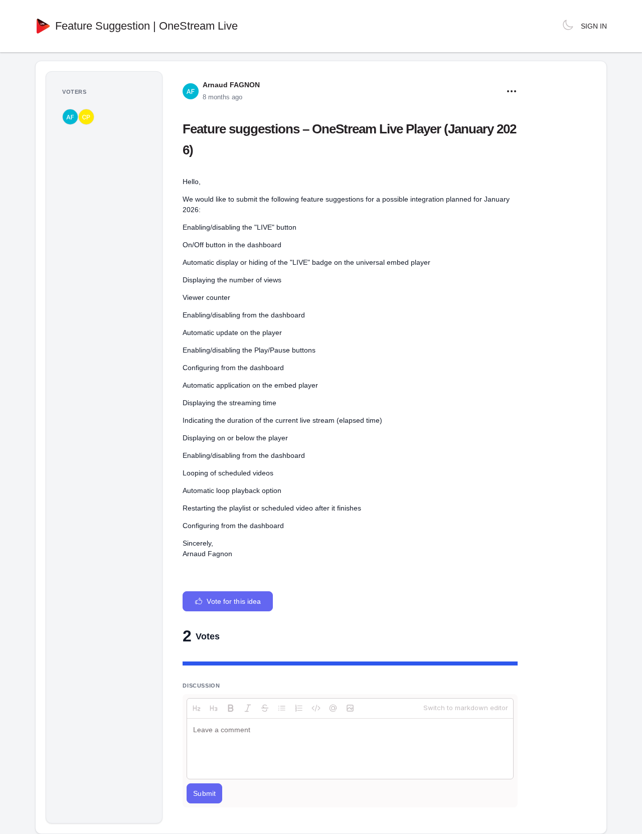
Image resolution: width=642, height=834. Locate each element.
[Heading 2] (196, 708)
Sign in (594, 26)
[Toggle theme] (568, 26)
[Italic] (247, 708)
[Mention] (333, 708)
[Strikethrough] (264, 708)
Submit (204, 793)
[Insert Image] (350, 708)
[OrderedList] (298, 708)
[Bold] (230, 708)
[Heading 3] (213, 708)
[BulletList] (281, 708)
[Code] (316, 708)
